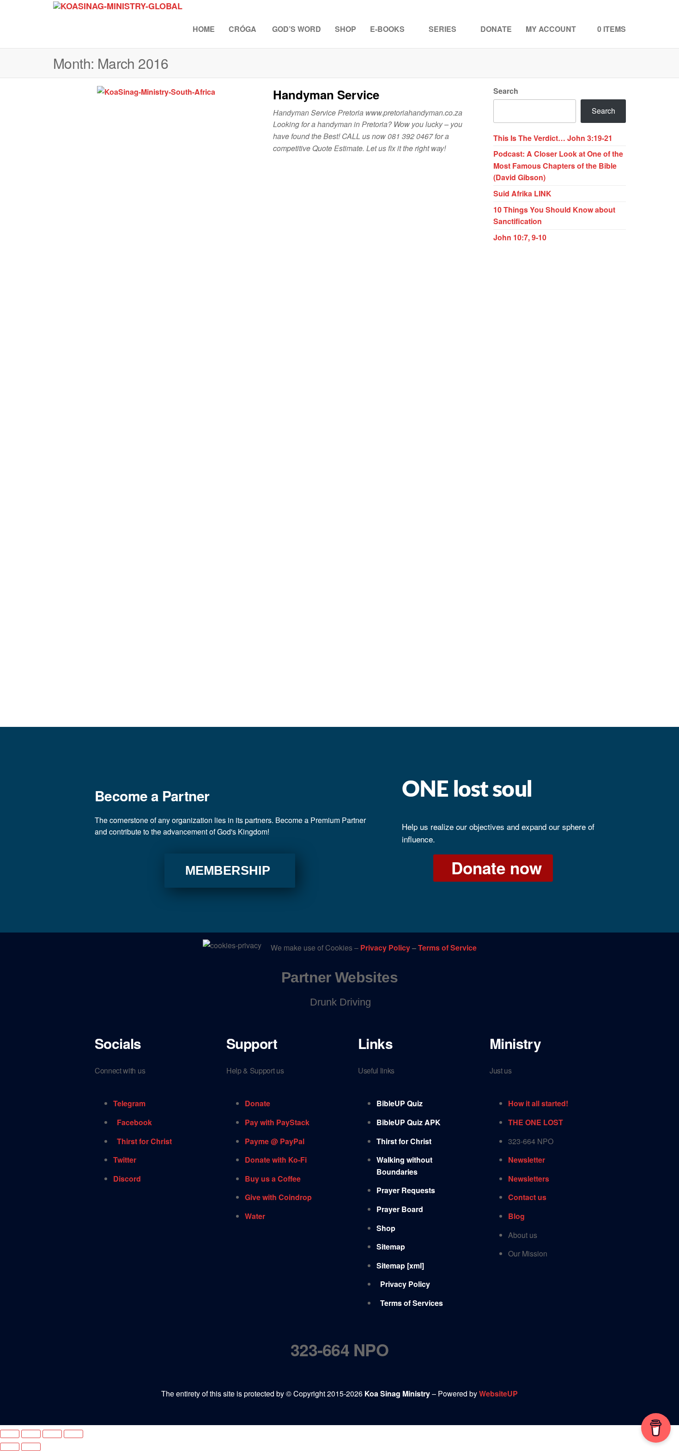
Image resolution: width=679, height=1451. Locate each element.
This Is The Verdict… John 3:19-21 (552, 138)
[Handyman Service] (156, 90)
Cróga (243, 29)
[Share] (52, 1434)
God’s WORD (296, 29)
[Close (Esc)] (73, 1434)
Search (505, 90)
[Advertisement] (559, 392)
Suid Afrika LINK (522, 193)
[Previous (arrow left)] (9, 1447)
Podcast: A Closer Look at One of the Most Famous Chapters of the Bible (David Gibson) (558, 165)
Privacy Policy (386, 947)
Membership (227, 871)
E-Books (387, 29)
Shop (345, 29)
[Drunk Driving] (339, 1002)
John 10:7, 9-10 (519, 237)
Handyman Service (326, 94)
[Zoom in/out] (9, 1434)
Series (442, 29)
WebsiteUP (498, 1393)
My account (551, 29)
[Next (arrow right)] (31, 1447)
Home (204, 29)
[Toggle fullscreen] (31, 1434)
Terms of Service (447, 947)
